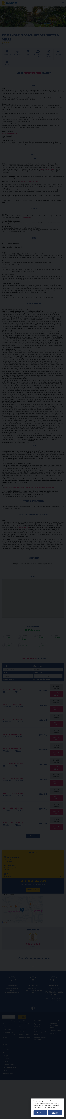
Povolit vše (40, 1112)
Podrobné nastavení (55, 1112)
